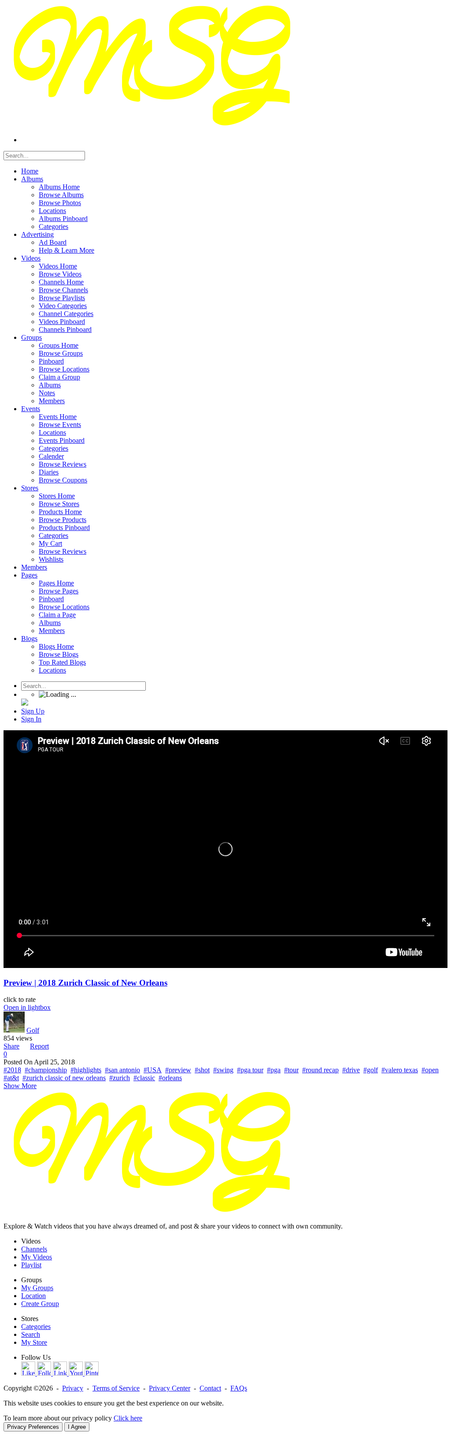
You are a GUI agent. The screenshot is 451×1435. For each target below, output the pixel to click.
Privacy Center (169, 1388)
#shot (202, 1070)
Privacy (72, 1388)
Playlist (31, 1265)
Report (39, 1046)
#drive (351, 1070)
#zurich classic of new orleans (64, 1078)
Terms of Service (116, 1388)
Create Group (40, 1303)
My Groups (37, 1288)
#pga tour (250, 1070)
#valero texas (399, 1070)
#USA (153, 1070)
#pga (274, 1070)
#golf (370, 1070)
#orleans (170, 1078)
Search (30, 1334)
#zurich (119, 1078)
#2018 (12, 1070)
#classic (144, 1078)
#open (430, 1070)
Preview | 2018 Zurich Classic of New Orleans (85, 982)
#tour (291, 1070)
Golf (32, 1030)
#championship (46, 1070)
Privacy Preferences (33, 1427)
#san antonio (122, 1070)
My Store (34, 1342)
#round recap (320, 1070)
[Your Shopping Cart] (24, 703)
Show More (20, 1085)
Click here (128, 1418)
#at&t (11, 1078)
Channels (34, 1249)
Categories (36, 1326)
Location (33, 1295)
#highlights (85, 1070)
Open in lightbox (27, 1007)
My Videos (36, 1257)
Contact (210, 1388)
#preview (178, 1070)
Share (11, 1046)
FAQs (238, 1388)
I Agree (77, 1427)
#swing (223, 1070)
